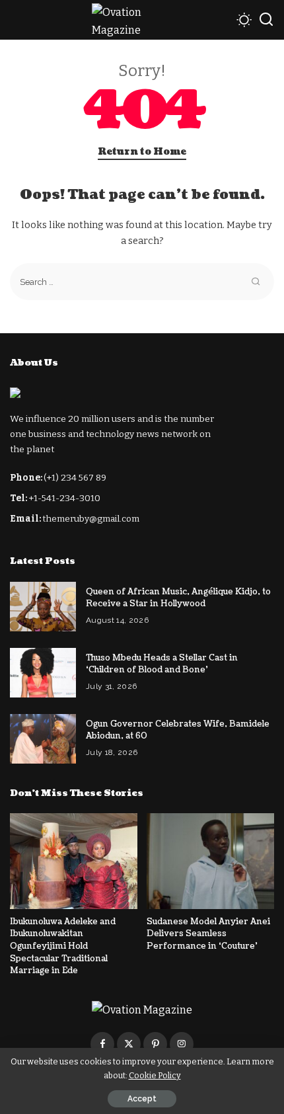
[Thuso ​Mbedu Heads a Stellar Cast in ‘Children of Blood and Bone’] (43, 672)
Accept (142, 1098)
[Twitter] (129, 1044)
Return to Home (142, 151)
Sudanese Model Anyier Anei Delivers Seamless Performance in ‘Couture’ (208, 934)
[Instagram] (182, 1044)
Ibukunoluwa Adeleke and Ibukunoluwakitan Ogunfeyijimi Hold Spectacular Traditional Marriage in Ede (63, 946)
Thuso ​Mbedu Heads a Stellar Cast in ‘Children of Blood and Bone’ (162, 664)
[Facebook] (102, 1044)
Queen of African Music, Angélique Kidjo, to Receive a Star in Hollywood (178, 598)
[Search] (266, 20)
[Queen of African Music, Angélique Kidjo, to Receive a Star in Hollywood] (43, 606)
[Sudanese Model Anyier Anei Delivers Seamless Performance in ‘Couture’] (210, 861)
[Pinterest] (155, 1044)
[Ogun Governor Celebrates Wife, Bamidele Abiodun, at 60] (43, 739)
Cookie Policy (155, 1075)
